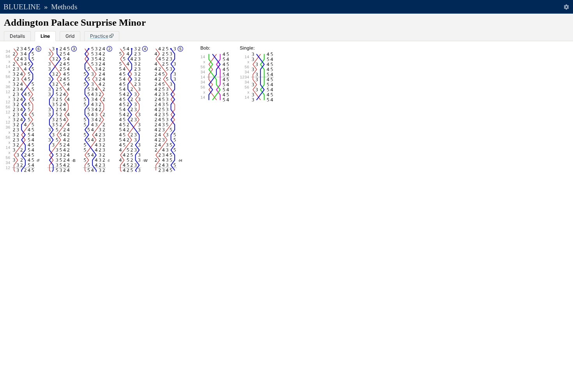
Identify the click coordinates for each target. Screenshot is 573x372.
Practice (99, 36)
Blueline (22, 7)
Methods (64, 7)
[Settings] (566, 7)
